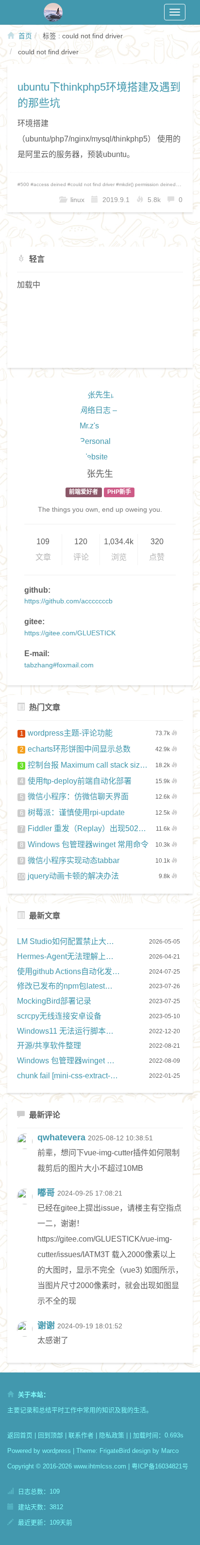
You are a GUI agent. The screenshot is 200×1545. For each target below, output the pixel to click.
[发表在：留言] (27, 1157)
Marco (170, 1450)
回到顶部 (50, 1435)
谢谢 (46, 1325)
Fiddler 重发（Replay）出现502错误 (84, 828)
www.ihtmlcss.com (100, 1466)
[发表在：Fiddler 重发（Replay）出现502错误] (27, 1337)
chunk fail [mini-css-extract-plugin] (68, 1076)
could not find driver (92, 184)
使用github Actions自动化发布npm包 (68, 971)
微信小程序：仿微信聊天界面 (74, 796)
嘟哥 (46, 1193)
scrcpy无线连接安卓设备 (59, 1016)
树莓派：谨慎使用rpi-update (72, 812)
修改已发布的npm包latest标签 (68, 986)
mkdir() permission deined (147, 184)
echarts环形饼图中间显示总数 (75, 749)
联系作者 (81, 1435)
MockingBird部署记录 (54, 1001)
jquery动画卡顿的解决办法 (68, 876)
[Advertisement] (100, 328)
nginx (186, 184)
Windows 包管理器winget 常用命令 (84, 844)
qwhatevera (61, 1137)
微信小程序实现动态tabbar (70, 860)
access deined (49, 184)
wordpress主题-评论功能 (66, 733)
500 (24, 184)
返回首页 (20, 1435)
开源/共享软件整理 (49, 1045)
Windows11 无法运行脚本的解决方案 (68, 1031)
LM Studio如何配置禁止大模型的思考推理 (68, 941)
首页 (24, 36)
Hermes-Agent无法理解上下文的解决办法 (68, 956)
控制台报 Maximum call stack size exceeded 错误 (84, 765)
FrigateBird (115, 1450)
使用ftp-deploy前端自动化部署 (76, 781)
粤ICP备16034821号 (160, 1466)
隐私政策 (111, 1435)
